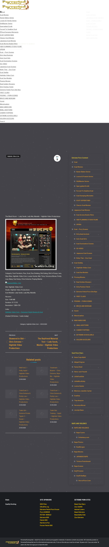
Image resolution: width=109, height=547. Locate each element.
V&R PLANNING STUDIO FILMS (87, 220)
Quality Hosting (10, 504)
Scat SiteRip (78, 263)
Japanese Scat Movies (82, 210)
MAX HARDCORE (80, 320)
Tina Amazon (79, 400)
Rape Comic (80, 432)
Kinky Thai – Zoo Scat (84, 258)
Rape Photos (78, 442)
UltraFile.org (44, 507)
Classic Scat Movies (83, 205)
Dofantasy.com (83, 437)
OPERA (78, 224)
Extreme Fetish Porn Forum (49, 509)
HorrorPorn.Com (84, 480)
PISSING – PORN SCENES (83, 301)
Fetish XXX (43, 520)
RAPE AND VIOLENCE (81, 428)
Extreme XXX (44, 517)
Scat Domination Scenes (85, 244)
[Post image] (11, 371)
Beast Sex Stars (79, 504)
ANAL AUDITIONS (82, 325)
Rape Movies (78, 452)
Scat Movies (78, 167)
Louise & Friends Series (84, 176)
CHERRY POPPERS (82, 330)
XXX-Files (43, 504)
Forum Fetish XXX (46, 525)
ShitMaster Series (82, 181)
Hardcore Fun (45, 523)
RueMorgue (80, 447)
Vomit (76, 311)
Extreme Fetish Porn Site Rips (86, 292)
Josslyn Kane (79, 410)
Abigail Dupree (79, 362)
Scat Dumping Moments (84, 196)
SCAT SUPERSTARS (83, 200)
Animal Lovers (79, 509)
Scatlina (77, 396)
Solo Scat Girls (81, 239)
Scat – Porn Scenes (81, 229)
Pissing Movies (79, 277)
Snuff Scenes (78, 471)
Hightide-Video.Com (13, 156)
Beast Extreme (79, 512)
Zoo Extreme (79, 517)
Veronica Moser (80, 405)
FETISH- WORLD (45, 515)
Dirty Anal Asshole (82, 234)
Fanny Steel (78, 367)
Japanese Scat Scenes (84, 253)
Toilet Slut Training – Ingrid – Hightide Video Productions (56, 414)
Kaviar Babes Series (83, 172)
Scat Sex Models (82, 272)
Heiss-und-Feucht (80, 372)
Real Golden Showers (83, 282)
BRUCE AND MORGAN (83, 306)
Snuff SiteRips (81, 476)
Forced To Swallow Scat (84, 191)
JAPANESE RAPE (82, 456)
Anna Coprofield (80, 357)
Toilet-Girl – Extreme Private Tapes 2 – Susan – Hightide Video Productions (24, 417)
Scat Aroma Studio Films (85, 215)
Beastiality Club (79, 515)
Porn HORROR (45, 512)
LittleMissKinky (79, 381)
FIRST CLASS (81, 296)
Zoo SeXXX (78, 507)
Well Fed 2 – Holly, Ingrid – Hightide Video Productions (24, 372)
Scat (75, 162)
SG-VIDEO (79, 248)
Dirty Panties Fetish (83, 287)
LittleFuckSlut (79, 376)
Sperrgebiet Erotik (82, 186)
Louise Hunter (79, 386)
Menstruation (79, 316)
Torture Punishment (83, 461)
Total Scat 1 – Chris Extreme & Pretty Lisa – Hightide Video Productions (55, 396)
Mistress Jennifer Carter (83, 391)
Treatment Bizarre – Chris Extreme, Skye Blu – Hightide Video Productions (55, 375)
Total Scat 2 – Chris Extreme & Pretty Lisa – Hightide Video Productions (24, 396)
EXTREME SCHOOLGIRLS (85, 335)
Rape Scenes (78, 466)
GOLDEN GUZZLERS (83, 340)
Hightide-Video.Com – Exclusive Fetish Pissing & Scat (24, 312)
